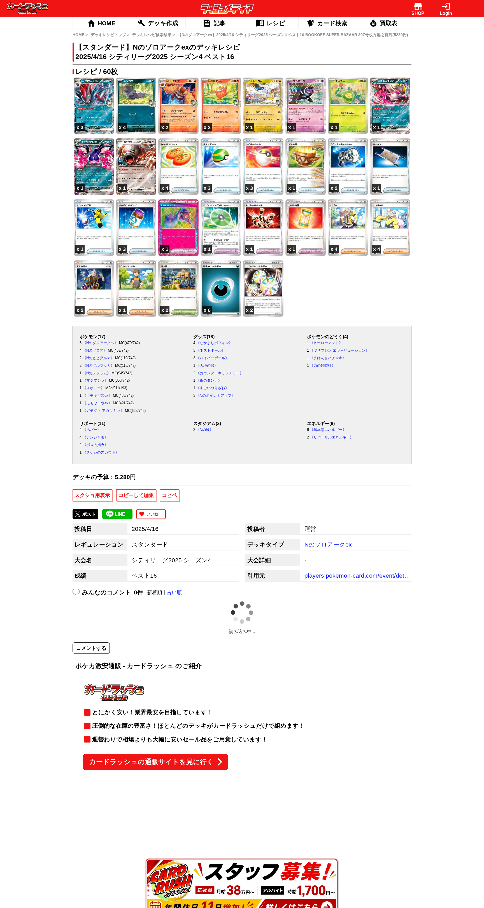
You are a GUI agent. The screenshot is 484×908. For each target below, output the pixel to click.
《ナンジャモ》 (95, 437)
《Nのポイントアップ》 (215, 395)
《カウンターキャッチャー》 (219, 373)
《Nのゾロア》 (95, 350)
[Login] (446, 6)
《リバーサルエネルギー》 (331, 437)
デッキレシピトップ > (110, 34)
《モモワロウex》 (97, 403)
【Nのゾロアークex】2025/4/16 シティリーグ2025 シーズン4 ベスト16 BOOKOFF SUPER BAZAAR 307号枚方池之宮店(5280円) (293, 34)
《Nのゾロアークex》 (100, 343)
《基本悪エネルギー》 (328, 430)
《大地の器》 (207, 365)
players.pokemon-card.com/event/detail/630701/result (357, 575)
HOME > (80, 34)
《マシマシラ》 (95, 380)
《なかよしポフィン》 (214, 343)
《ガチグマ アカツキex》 (103, 411)
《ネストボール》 (210, 350)
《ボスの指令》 (95, 445)
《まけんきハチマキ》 (328, 358)
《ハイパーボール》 (212, 358)
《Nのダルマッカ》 (98, 365)
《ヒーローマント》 (326, 343)
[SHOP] (417, 6)
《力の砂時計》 (322, 365)
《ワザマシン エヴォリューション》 (339, 350)
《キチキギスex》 (97, 395)
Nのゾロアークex (328, 544)
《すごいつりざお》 (212, 388)
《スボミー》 (93, 388)
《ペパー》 (92, 430)
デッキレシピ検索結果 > (153, 34)
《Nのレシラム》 (97, 373)
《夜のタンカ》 (209, 380)
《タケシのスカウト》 (101, 452)
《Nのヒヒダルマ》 (98, 358)
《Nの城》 (204, 430)
